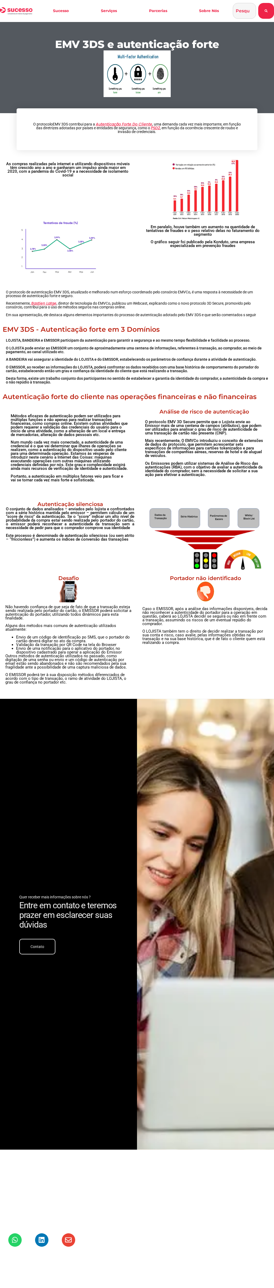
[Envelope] (68, 1240)
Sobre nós (209, 10)
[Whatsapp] (15, 1240)
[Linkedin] (41, 1240)
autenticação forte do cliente (124, 124)
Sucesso (61, 10)
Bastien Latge (43, 303)
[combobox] (244, 11)
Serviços (109, 10)
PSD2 (155, 128)
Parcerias (158, 10)
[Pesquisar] (266, 11)
